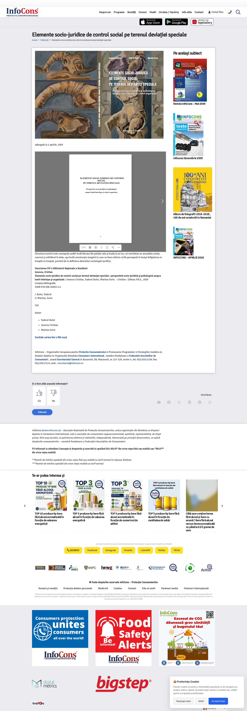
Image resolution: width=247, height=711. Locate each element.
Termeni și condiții (47, 588)
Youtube (128, 550)
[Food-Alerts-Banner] (123, 638)
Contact (132, 588)
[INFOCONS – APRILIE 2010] (183, 241)
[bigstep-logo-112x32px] (123, 684)
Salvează (42, 412)
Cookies (118, 588)
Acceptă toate (218, 701)
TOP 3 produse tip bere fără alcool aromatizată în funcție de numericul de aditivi (150, 518)
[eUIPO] (123, 567)
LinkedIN (145, 550)
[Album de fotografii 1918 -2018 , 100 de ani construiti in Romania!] (192, 189)
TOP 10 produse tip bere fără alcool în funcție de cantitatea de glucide (35, 517)
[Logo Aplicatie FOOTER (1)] (173, 567)
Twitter (161, 550)
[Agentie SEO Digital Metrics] (60, 684)
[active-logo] (206, 568)
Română (211, 708)
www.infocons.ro (51, 430)
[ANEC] (73, 567)
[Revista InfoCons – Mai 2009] (190, 80)
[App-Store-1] (176, 22)
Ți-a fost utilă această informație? (50, 383)
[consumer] (40, 567)
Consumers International (91, 355)
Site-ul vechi (148, 588)
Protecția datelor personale (77, 588)
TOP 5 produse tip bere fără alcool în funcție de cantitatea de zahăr (188, 517)
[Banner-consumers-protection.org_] (60, 638)
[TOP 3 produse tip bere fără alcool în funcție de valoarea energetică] (113, 495)
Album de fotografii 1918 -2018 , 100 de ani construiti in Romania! (192, 215)
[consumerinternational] (57, 567)
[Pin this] (200, 402)
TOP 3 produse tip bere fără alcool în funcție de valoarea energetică (113, 517)
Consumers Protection (85, 544)
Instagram (110, 550)
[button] (238, 12)
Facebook (92, 550)
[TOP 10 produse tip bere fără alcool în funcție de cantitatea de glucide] (38, 495)
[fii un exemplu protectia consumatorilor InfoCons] (187, 638)
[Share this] (169, 402)
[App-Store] (151, 22)
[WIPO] (140, 568)
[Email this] (159, 402)
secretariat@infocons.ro (70, 363)
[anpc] (90, 567)
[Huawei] (202, 22)
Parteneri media (169, 588)
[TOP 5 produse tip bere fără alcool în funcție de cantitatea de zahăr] (189, 495)
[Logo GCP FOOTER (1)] (190, 567)
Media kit (103, 588)
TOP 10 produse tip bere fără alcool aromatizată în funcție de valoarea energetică (73, 518)
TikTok (177, 550)
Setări (201, 701)
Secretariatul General (68, 359)
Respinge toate (183, 701)
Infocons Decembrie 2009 (188, 158)
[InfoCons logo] (22, 12)
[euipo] (106, 567)
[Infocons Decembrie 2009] (188, 134)
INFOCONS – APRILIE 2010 (188, 257)
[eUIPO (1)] (157, 567)
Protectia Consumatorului (92, 352)
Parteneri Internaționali (196, 588)
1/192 (83, 247)
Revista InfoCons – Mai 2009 (189, 104)
